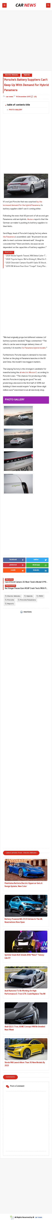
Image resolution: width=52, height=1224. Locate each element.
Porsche (10, 600)
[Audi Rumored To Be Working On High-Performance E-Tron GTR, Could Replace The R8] (26, 977)
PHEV (41, 596)
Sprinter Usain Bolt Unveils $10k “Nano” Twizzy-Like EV (25, 956)
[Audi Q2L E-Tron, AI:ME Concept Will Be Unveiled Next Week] (26, 1013)
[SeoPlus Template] (12, 1218)
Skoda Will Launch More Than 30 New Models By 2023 (25, 1064)
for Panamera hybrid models (34, 348)
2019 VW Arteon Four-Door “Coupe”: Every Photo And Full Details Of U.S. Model (27, 267)
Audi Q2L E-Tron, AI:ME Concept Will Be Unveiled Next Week (25, 1028)
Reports (10, 604)
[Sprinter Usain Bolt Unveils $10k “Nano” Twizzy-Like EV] (26, 942)
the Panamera (9, 237)
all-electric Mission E (28, 373)
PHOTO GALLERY (15, 110)
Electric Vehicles (11, 75)
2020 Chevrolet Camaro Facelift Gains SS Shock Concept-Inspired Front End (27, 263)
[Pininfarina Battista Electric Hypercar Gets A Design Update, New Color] (26, 870)
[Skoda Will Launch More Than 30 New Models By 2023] (26, 1049)
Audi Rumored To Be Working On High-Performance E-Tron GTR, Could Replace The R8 (25, 992)
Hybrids (27, 75)
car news (38, 1218)
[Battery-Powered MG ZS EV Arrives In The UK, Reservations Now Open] (26, 906)
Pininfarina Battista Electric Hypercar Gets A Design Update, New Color (23, 885)
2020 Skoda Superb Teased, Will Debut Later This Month (27, 256)
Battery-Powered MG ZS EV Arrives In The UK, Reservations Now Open (24, 920)
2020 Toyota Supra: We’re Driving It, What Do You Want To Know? (27, 260)
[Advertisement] (26, 42)
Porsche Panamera (28, 600)
